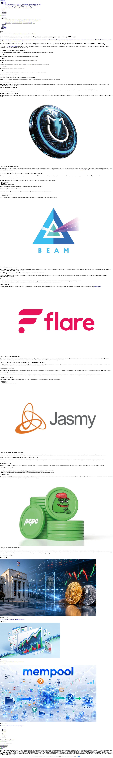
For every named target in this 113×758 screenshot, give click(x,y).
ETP (23, 6)
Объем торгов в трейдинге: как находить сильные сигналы (37, 39)
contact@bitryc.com (3, 746)
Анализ (3, 11)
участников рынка (97, 286)
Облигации (17, 6)
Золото (17, 7)
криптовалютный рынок (12, 46)
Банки (25, 6)
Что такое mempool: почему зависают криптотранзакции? (60, 39)
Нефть (13, 7)
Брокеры (4, 8)
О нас (3, 735)
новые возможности (29, 64)
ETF (21, 6)
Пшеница (25, 7)
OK (79, 756)
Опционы (29, 7)
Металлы (20, 7)
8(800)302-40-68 (3, 747)
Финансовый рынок (9, 4)
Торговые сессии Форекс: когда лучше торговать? (12, 40)
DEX (37, 5)
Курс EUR (19, 4)
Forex (40, 4)
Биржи (31, 6)
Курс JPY (28, 4)
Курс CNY (36, 4)
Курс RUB (24, 4)
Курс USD (15, 4)
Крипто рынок (8, 5)
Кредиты (28, 6)
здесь (12, 555)
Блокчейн (13, 5)
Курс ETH (21, 5)
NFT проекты (26, 5)
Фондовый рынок (8, 6)
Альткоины (31, 5)
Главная (4, 2)
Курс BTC (17, 5)
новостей (82, 169)
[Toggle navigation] (5, 15)
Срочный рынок (8, 7)
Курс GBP (32, 4)
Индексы (33, 7)
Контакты (4, 13)
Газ (15, 7)
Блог (3, 9)
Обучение (4, 12)
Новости (4, 3)
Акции (13, 6)
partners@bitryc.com (4, 745)
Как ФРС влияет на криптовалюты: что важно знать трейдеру (12, 39)
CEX (35, 5)
